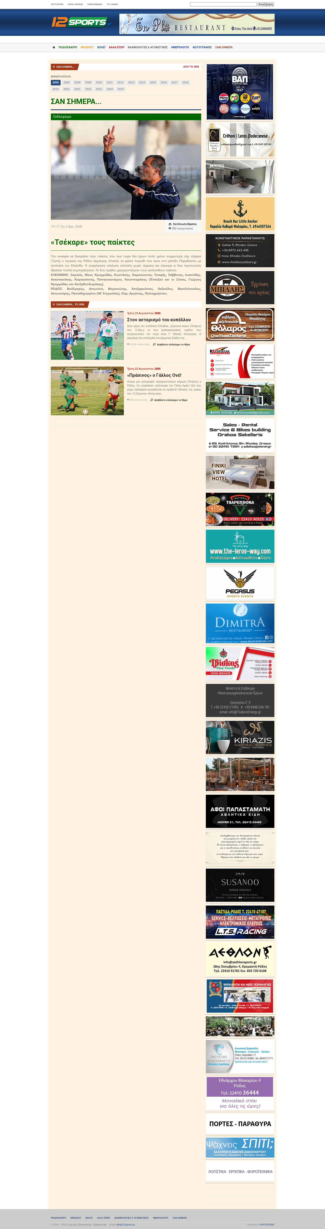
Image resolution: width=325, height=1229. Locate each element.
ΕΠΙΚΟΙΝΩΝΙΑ (95, 4)
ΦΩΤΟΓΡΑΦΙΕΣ (202, 47)
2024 (110, 89)
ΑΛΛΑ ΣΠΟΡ (116, 47)
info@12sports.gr (125, 1224)
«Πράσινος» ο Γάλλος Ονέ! (154, 375)
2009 (88, 82)
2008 (77, 82)
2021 (77, 89)
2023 (99, 89)
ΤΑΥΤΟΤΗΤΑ (57, 4)
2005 (56, 82)
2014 (142, 82)
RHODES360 (267, 1224)
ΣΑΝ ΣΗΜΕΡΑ (224, 47)
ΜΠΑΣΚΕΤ (87, 47)
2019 (56, 89)
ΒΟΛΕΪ (101, 47)
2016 (164, 82)
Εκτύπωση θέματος (183, 224)
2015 (153, 82)
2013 (131, 82)
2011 (110, 82)
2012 (120, 82)
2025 (121, 89)
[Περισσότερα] (87, 315)
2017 (175, 82)
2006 (66, 82)
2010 (99, 82)
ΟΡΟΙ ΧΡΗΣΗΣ (75, 4)
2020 (66, 89)
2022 (88, 89)
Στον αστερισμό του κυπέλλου (159, 319)
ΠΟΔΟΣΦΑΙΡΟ (68, 47)
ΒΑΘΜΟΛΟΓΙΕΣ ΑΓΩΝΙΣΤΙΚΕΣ (132, 1218)
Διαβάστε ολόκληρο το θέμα (171, 344)
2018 (185, 82)
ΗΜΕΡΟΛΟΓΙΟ (180, 47)
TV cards (112, 4)
